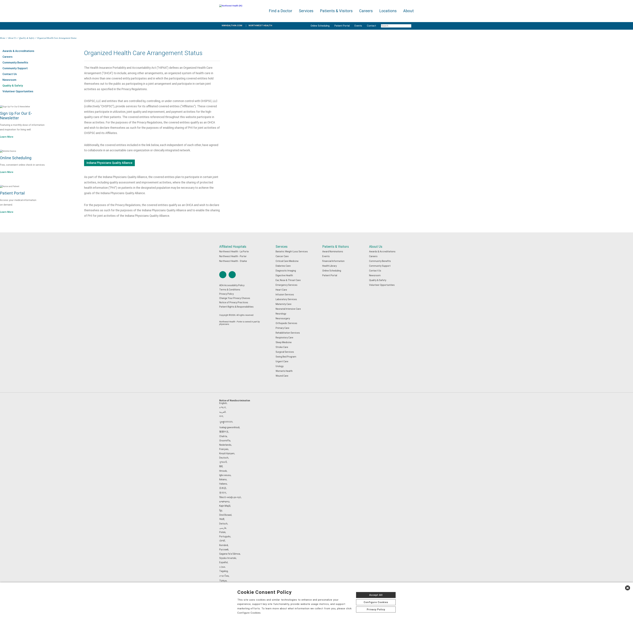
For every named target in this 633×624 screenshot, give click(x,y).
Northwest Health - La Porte (234, 251)
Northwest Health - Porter (233, 256)
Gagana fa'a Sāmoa (229, 553)
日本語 (222, 488)
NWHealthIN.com (232, 25)
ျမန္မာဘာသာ (225, 421)
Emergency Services (286, 285)
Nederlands (225, 445)
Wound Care (282, 375)
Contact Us (9, 74)
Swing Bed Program (286, 356)
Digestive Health (284, 275)
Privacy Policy (226, 294)
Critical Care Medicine (287, 261)
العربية (222, 412)
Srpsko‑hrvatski (227, 558)
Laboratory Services (286, 299)
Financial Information (333, 261)
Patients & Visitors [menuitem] (336, 11)
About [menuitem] (408, 11)
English (223, 403)
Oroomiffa (224, 440)
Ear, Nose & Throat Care (288, 280)
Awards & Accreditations (18, 51)
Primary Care (282, 328)
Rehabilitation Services (288, 332)
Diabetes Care (283, 266)
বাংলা (221, 416)
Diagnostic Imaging (286, 270)
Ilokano (223, 479)
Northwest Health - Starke (233, 261)
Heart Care (281, 289)
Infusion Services (285, 294)
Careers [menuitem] (366, 11)
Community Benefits (15, 62)
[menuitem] (396, 26)
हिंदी (221, 466)
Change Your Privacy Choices (234, 298)
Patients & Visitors (335, 247)
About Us (12, 37)
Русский (223, 549)
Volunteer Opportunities (17, 91)
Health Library (329, 266)
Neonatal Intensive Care (288, 309)
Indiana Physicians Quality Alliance (109, 162)
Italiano (223, 483)
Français (223, 449)
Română (223, 545)
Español (223, 562)
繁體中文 (223, 431)
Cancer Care (282, 256)
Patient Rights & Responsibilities (236, 306)
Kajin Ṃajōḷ (224, 506)
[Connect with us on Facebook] (222, 274)
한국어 (222, 492)
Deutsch (223, 457)
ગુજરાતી (223, 462)
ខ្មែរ (220, 510)
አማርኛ (222, 407)
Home (2, 37)
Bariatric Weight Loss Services (292, 251)
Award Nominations (332, 251)
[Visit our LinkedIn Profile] (232, 274)
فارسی (222, 528)
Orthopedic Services (286, 323)
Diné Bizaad (225, 515)
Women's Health (284, 371)
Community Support (15, 68)
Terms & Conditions (229, 289)
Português (224, 536)
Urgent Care (282, 361)
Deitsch (223, 523)
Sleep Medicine (284, 342)
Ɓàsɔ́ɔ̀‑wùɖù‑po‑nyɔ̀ (230, 497)
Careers (7, 56)
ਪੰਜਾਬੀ (222, 540)
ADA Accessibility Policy (231, 285)
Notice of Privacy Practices (233, 302)
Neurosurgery (283, 318)
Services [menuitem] (306, 11)
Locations (388, 11)
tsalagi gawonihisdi (229, 427)
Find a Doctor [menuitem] (280, 11)
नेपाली (221, 519)
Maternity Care (283, 304)
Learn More (6, 136)
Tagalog (223, 571)
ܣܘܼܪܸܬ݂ (222, 566)
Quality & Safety (26, 37)
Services (281, 247)
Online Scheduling (320, 25)
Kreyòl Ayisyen (226, 453)
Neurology (281, 313)
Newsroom (9, 79)
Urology (280, 366)
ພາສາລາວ (224, 501)
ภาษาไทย (224, 576)
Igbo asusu (225, 475)
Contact (371, 25)
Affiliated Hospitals (232, 247)
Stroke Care (282, 347)
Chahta (223, 436)
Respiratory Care (284, 337)
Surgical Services (285, 352)
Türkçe (223, 580)
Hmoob (223, 471)
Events (358, 25)
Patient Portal (342, 25)
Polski (222, 532)
